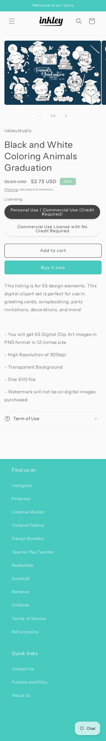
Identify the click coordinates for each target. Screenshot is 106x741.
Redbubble (22, 565)
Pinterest (21, 498)
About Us (21, 695)
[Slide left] (40, 115)
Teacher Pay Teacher (33, 552)
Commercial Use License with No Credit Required (52, 228)
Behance (20, 591)
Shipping (11, 189)
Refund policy (25, 631)
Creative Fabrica (28, 525)
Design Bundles (27, 538)
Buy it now (53, 267)
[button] (11, 21)
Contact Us (23, 669)
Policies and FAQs (29, 682)
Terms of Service (29, 618)
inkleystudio (42, 736)
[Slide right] (65, 115)
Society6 (20, 578)
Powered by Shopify (71, 736)
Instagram (22, 485)
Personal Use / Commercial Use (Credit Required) (52, 212)
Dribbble (20, 605)
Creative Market (28, 512)
